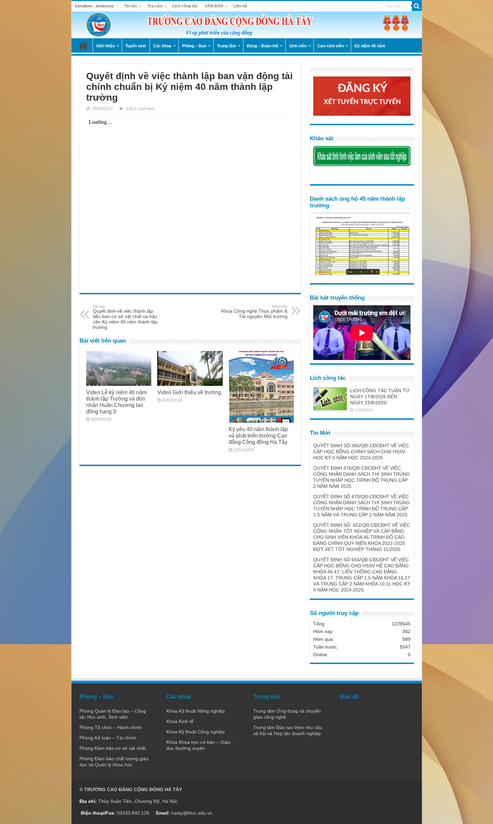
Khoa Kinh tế (180, 721)
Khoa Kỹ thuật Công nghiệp (195, 731)
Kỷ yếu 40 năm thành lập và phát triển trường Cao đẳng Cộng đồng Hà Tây (258, 435)
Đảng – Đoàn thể (262, 46)
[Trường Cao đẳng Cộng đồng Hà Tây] (246, 24)
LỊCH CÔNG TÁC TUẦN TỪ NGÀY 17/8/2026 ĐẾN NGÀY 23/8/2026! (379, 396)
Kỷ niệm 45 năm (369, 46)
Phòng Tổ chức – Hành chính (110, 727)
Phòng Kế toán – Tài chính (107, 737)
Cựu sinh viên (330, 46)
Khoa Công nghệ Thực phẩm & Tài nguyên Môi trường (254, 311)
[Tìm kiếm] (417, 6)
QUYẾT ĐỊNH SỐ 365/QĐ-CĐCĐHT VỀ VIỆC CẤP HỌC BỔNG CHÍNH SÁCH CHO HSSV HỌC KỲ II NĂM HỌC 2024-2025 (361, 451)
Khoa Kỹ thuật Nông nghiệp (195, 711)
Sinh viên (298, 46)
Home (83, 45)
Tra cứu (155, 6)
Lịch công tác (185, 6)
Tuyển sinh (135, 46)
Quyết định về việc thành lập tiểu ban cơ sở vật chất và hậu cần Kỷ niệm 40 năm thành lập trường (125, 317)
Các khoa (162, 46)
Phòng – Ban (194, 46)
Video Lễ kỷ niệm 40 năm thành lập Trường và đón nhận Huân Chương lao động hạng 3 (116, 401)
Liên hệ (240, 6)
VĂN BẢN (214, 6)
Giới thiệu (105, 46)
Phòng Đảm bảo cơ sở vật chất (112, 748)
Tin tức (131, 6)
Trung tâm (226, 46)
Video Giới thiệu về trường (189, 392)
